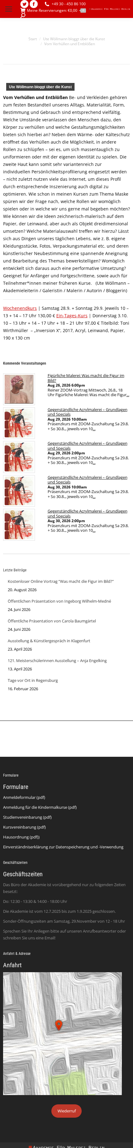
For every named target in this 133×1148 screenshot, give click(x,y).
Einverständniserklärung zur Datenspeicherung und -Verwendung (63, 847)
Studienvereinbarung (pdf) (27, 817)
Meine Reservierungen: (55, 10)
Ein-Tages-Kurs (72, 315)
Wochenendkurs (20, 308)
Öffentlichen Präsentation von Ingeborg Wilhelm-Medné (59, 601)
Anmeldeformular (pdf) (24, 797)
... (128, 394)
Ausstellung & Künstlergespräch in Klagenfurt (49, 640)
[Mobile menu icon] (8, 9)
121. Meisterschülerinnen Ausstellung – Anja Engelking (57, 660)
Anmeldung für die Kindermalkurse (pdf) (40, 807)
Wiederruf (67, 1111)
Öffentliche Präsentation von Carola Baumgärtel (52, 621)
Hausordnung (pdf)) (21, 837)
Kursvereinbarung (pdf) (24, 827)
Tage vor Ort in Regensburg (33, 680)
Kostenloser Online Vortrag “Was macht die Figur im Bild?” (61, 581)
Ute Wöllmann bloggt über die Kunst (40, 87)
